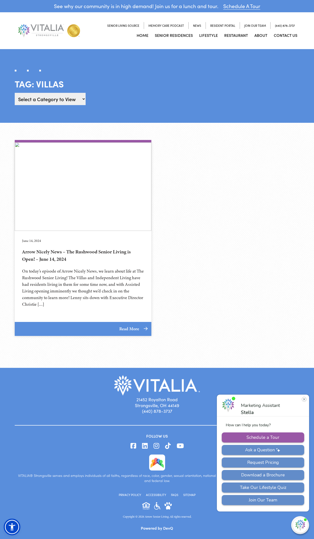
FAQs (174, 495)
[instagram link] (156, 446)
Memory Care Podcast (166, 26)
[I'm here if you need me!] (300, 525)
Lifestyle (208, 35)
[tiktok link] (168, 446)
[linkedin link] (145, 446)
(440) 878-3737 (285, 26)
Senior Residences (174, 35)
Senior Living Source (123, 26)
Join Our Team (255, 26)
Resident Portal (222, 26)
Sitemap (189, 495)
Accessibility (156, 495)
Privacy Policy (130, 495)
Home (142, 35)
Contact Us (285, 35)
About (260, 35)
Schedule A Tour (241, 6)
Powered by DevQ (157, 528)
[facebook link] (133, 446)
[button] (12, 527)
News (197, 26)
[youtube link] (180, 446)
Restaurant (236, 35)
